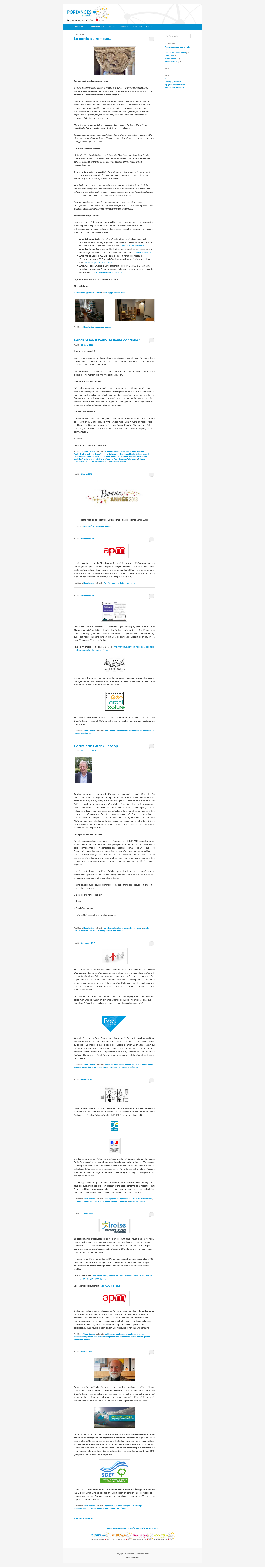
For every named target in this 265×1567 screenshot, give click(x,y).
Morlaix (85, 459)
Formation (169, 55)
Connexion (169, 78)
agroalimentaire (110, 928)
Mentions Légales (132, 1557)
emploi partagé (122, 1334)
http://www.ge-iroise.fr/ (110, 1285)
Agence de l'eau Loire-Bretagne (131, 451)
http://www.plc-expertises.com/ (98, 262)
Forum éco (86, 1067)
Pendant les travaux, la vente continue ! (107, 339)
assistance (109, 1064)
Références (123, 26)
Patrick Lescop (99, 930)
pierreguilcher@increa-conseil (87, 292)
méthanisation (86, 930)
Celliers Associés (116, 454)
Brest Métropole (101, 454)
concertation (110, 730)
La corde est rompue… (93, 38)
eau (134, 928)
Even (108, 456)
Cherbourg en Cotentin (96, 456)
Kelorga (101, 1201)
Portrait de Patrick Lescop (96, 745)
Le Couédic (92, 1508)
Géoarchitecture (122, 730)
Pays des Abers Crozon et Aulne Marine (121, 459)
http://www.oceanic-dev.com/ (109, 272)
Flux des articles (174, 81)
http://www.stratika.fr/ (141, 252)
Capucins (77, 1067)
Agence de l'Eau (126, 1199)
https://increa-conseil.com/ (132, 245)
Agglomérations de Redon (84, 454)
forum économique (99, 1067)
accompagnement (112, 1199)
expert (139, 928)
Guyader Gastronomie (138, 456)
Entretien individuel (81, 1201)
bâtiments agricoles (125, 928)
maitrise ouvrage (113, 1067)
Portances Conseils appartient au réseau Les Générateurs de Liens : (132, 1528)
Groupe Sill (124, 456)
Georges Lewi (113, 583)
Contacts (149, 26)
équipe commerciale (136, 1334)
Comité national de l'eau (142, 1199)
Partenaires (137, 26)
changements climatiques (133, 1505)
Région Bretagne (135, 730)
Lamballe (77, 459)
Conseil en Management (175, 52)
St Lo (107, 461)
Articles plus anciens (83, 1518)
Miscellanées (88, 327)
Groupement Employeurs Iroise (106, 1336)
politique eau (123, 1201)
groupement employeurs (83, 1336)
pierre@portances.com (114, 292)
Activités (111, 26)
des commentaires (175, 84)
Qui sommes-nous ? (96, 26)
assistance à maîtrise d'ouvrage (127, 1064)
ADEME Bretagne (112, 451)
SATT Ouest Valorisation (94, 461)
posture (147, 1336)
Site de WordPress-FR (174, 87)
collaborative (110, 1334)
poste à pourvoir (137, 1336)
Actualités (79, 26)
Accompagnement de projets (177, 46)
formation (93, 1201)
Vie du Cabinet (89, 451)
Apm (106, 583)
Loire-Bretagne (111, 1201)
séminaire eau (148, 730)
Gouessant (115, 456)
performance (125, 1336)
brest (120, 1505)
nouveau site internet (97, 459)
